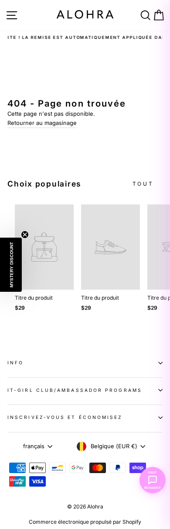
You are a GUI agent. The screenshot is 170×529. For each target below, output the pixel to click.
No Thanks (85, 406)
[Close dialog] (159, 11)
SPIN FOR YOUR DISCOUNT (85, 379)
